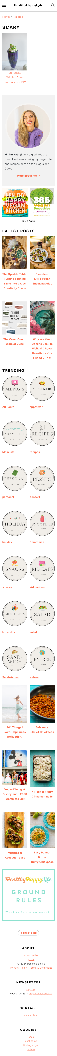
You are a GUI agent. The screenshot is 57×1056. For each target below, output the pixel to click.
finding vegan (31, 1045)
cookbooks (31, 1040)
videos (31, 1049)
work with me (31, 1015)
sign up (30, 989)
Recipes (18, 16)
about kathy (31, 955)
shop (31, 1036)
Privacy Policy (18, 967)
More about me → (28, 175)
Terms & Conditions (40, 967)
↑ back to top (28, 932)
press (31, 959)
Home (6, 16)
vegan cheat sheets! (40, 993)
